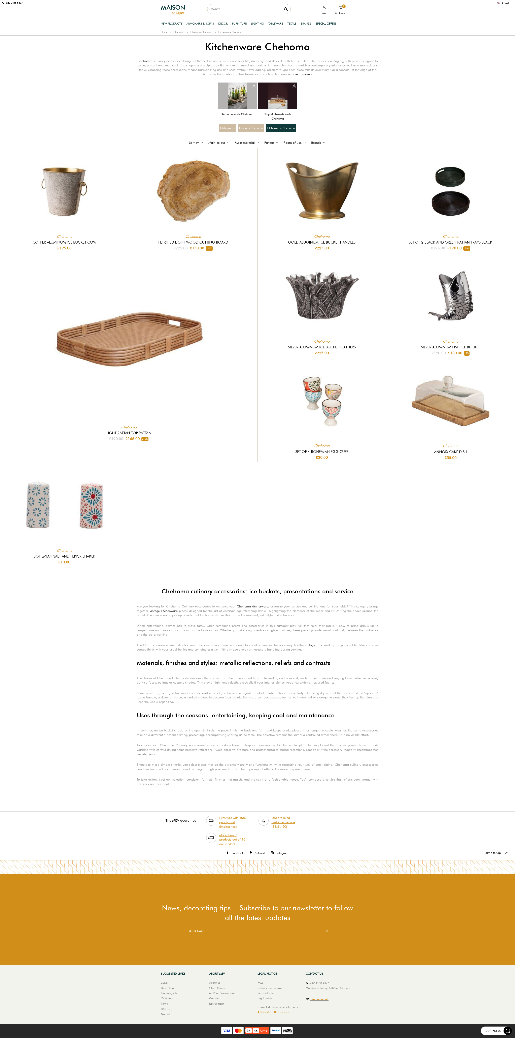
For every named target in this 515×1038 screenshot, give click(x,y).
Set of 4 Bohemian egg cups (321, 451)
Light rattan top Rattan (128, 433)
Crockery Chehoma (251, 128)
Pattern (269, 143)
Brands (306, 23)
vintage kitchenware (164, 611)
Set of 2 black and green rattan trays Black (450, 242)
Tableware (275, 23)
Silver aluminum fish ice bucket (450, 347)
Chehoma (178, 32)
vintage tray (313, 645)
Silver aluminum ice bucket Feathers (322, 347)
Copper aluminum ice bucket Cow (64, 242)
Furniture (239, 23)
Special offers (326, 23)
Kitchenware (227, 128)
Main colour (216, 143)
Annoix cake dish (450, 452)
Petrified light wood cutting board (193, 242)
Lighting (257, 23)
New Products (171, 23)
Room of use (293, 143)
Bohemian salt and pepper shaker (64, 556)
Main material (245, 143)
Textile (291, 23)
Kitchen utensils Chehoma (237, 114)
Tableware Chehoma (201, 32)
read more (302, 74)
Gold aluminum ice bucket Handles (321, 242)
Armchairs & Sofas (200, 23)
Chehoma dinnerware (252, 606)
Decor (223, 23)
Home (164, 32)
